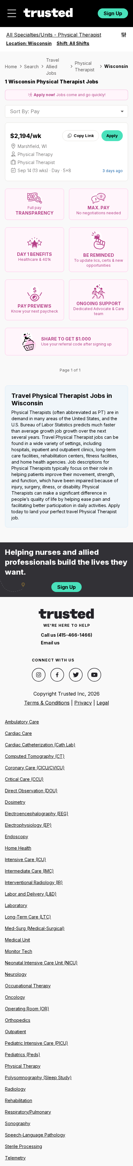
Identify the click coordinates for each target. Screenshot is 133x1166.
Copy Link (84, 135)
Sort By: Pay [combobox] (25, 111)
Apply (112, 135)
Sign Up (113, 13)
